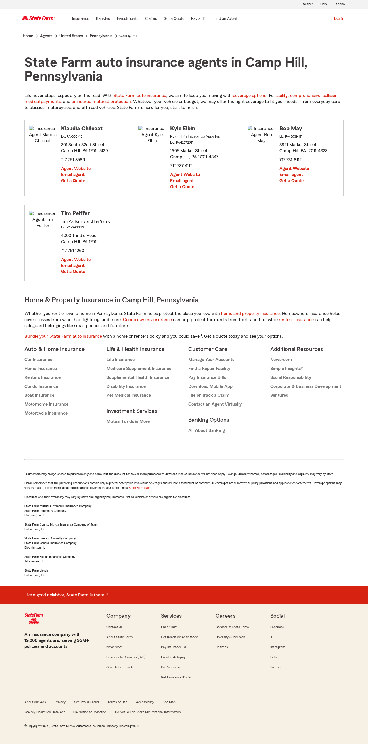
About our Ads (35, 702)
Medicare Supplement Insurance (138, 368)
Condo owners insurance (147, 319)
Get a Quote (73, 180)
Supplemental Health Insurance (137, 377)
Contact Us (114, 627)
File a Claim (169, 627)
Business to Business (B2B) (125, 657)
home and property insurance (250, 313)
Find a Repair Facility (209, 368)
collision (330, 95)
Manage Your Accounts (211, 359)
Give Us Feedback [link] (119, 667)
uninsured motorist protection (101, 101)
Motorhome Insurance (46, 404)
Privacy (60, 702)
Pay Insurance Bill (173, 647)
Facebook (277, 627)
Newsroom (281, 359)
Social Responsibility (290, 377)
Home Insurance (40, 368)
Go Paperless (171, 667)
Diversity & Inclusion (230, 637)
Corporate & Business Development (305, 386)
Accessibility (145, 702)
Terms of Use (117, 702)
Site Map (169, 702)
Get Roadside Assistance (179, 637)
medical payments (42, 101)
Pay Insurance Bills (207, 377)
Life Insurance (120, 359)
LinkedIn (276, 657)
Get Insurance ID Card (177, 677)
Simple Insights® (286, 368)
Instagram (277, 647)
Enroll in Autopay (173, 657)
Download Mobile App (210, 386)
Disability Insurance (126, 386)
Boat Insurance (39, 395)
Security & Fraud (86, 702)
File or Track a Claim (208, 395)
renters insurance (296, 319)
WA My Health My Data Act (44, 712)
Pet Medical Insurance (128, 395)
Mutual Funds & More (128, 421)
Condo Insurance (41, 386)
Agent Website (76, 168)
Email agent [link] (73, 174)
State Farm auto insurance (140, 95)
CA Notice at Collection (89, 712)
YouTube (276, 667)
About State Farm (119, 637)
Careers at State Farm (232, 627)
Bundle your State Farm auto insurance (63, 336)
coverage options (249, 95)
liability (281, 95)
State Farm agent (140, 487)
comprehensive (305, 95)
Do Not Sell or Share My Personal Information (148, 712)
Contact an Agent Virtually (215, 404)
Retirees (222, 647)
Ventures (279, 395)
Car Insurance (38, 359)
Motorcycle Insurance (46, 413)
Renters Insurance (42, 377)
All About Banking (206, 430)
